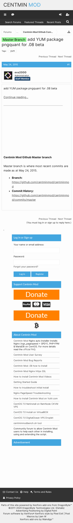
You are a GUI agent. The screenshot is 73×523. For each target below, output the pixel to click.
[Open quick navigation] (69, 32)
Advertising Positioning (28, 510)
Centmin (22, 5)
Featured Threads (33, 22)
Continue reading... (16, 97)
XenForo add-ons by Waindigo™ (36, 519)
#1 (68, 64)
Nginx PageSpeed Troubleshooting (32, 393)
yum (12, 50)
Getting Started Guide (25, 382)
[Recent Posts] (12, 14)
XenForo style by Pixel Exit (49, 513)
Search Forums (13, 22)
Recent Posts (54, 22)
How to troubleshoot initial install (31, 387)
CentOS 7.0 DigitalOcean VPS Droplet (33, 417)
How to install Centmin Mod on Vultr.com (36, 398)
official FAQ (29, 349)
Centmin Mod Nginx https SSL (30, 371)
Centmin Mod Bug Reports (28, 360)
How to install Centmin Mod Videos (32, 376)
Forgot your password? (26, 266)
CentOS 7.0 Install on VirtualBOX (31, 412)
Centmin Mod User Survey (28, 355)
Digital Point (50, 510)
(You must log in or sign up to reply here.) (48, 222)
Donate (36, 294)
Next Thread (64, 56)
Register (40, 274)
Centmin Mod (21, 341)
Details (60, 508)
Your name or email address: (29, 244)
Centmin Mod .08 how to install (30, 365)
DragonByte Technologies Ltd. (38, 508)
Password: (19, 256)
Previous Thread (47, 56)
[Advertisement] (29, 128)
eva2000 (20, 72)
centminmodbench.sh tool (28, 423)
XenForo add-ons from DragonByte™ (52, 505)
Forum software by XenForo (18, 513)
